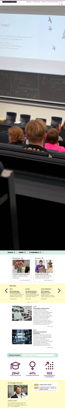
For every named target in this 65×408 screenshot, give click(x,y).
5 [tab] (34, 302)
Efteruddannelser (36, 1)
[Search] (55, 355)
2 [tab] (29, 302)
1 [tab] (28, 302)
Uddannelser (29, 1)
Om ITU (61, 1)
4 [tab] (32, 302)
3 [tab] (31, 302)
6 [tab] (35, 302)
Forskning (43, 1)
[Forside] (9, 2)
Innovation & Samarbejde (52, 1)
